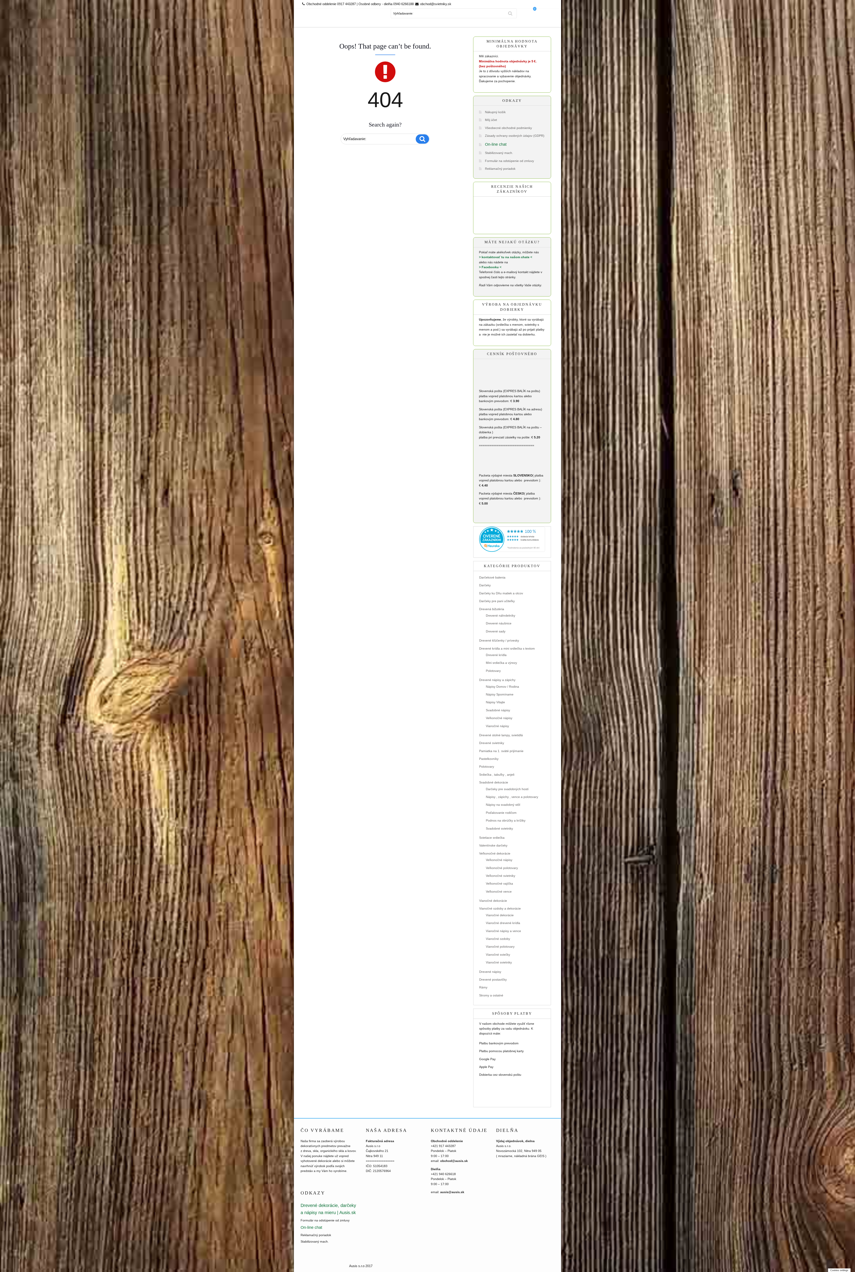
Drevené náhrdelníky (500, 615)
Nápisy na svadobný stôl (503, 804)
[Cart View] (538, 21)
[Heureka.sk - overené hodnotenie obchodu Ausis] (512, 539)
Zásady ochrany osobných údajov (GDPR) (514, 135)
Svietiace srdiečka (492, 837)
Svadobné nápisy (498, 710)
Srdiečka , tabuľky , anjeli (496, 774)
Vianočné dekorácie (493, 900)
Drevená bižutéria (491, 609)
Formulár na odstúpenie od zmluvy (509, 161)
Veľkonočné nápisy (499, 718)
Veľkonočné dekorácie (494, 853)
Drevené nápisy (490, 971)
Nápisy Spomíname (499, 694)
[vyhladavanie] (510, 13)
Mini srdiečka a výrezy (501, 663)
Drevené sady (495, 631)
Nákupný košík (495, 112)
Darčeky (485, 585)
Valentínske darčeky (493, 845)
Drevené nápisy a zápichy (497, 680)
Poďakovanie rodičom (501, 812)
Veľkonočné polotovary (502, 868)
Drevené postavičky (493, 979)
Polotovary (493, 671)
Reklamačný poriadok (500, 168)
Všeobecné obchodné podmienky (508, 128)
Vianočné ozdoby (498, 939)
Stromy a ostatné (491, 995)
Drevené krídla (496, 655)
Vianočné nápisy (497, 726)
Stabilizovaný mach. (499, 153)
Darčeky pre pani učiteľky (497, 601)
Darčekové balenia (492, 577)
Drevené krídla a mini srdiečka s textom (507, 648)
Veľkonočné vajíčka (499, 883)
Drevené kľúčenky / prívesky (499, 640)
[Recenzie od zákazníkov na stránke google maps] (505, 216)
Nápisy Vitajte (495, 702)
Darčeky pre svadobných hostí (507, 789)
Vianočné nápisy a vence (503, 931)
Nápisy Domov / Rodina (502, 686)
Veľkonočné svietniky (500, 875)
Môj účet (491, 120)
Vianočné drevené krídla (503, 923)
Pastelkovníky (489, 759)
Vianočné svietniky (499, 962)
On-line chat (496, 144)
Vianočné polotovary (500, 946)
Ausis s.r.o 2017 (361, 1266)
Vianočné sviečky (498, 954)
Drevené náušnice (498, 623)
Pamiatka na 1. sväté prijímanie (501, 751)
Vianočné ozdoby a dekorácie (500, 908)
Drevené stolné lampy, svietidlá (501, 735)
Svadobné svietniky (499, 828)
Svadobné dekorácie (493, 782)
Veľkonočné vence (499, 891)
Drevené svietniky (491, 743)
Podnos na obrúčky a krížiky (505, 820)
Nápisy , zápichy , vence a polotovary (512, 797)
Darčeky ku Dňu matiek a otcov (501, 593)
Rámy (483, 987)
